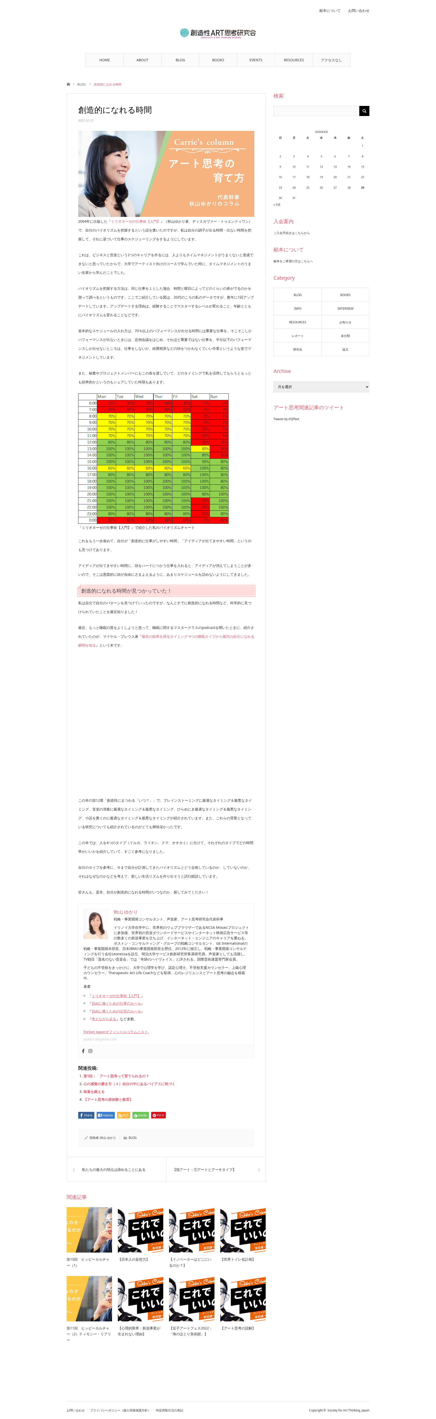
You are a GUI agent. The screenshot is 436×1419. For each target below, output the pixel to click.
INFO (297, 308)
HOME (104, 59)
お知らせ (345, 322)
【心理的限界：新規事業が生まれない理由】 (139, 1331)
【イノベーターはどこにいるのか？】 (190, 1262)
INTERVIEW (345, 308)
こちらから (302, 233)
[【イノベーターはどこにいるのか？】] (191, 1230)
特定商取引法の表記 (169, 1410)
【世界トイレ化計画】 (238, 1259)
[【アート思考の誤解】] (243, 1298)
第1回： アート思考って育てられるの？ (116, 1076)
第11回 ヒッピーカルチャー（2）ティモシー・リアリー (89, 1334)
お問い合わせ (358, 10)
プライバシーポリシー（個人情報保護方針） (120, 1410)
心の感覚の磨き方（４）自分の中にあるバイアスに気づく (129, 1083)
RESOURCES (294, 59)
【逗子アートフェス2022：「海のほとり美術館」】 (190, 1331)
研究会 (297, 349)
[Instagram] (90, 1051)
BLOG (180, 59)
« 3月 (277, 204)
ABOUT (142, 59)
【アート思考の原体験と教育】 (108, 1099)
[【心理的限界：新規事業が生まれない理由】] (140, 1298)
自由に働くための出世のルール (116, 1011)
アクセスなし (331, 59)
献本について (330, 10)
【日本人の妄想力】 (134, 1259)
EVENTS (256, 59)
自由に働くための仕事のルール (116, 1003)
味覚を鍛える (94, 1091)
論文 (345, 349)
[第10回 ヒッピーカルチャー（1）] (89, 1230)
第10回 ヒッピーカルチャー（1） (88, 1262)
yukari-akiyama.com (100, 1039)
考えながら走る (104, 1019)
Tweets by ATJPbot (286, 419)
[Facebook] (83, 1051)
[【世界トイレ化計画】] (243, 1230)
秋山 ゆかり (108, 1138)
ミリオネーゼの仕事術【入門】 (135, 221)
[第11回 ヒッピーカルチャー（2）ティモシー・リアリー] (89, 1298)
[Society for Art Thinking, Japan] (218, 33)
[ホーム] (68, 84)
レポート (298, 336)
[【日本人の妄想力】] (140, 1230)
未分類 (345, 336)
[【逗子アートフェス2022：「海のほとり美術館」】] (191, 1298)
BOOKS (218, 59)
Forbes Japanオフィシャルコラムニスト (116, 1031)
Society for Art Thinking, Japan (348, 1410)
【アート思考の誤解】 (238, 1328)
